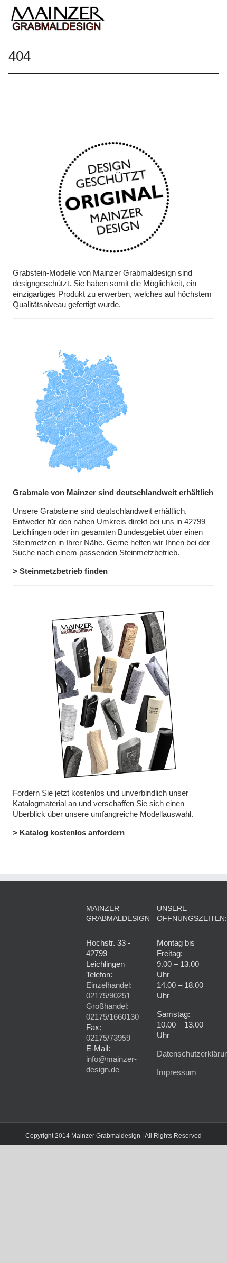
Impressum (176, 1072)
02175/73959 (108, 1037)
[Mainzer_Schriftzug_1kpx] (57, 8)
